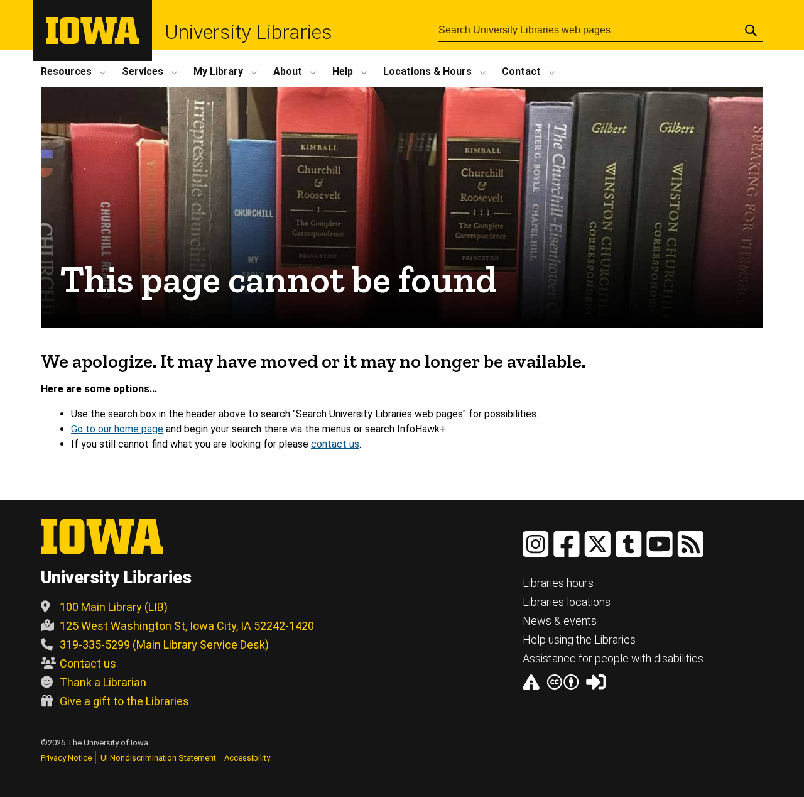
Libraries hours (558, 583)
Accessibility (247, 757)
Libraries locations (567, 601)
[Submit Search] (751, 30)
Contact (521, 71)
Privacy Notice (66, 757)
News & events (560, 620)
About (287, 71)
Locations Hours (427, 71)
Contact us (88, 663)
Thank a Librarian (103, 682)
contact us (335, 444)
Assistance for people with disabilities (613, 658)
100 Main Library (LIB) (114, 606)
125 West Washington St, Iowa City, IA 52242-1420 (187, 625)
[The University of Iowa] (92, 41)
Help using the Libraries (579, 639)
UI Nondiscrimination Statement (158, 757)
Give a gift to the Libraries (124, 701)
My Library (218, 71)
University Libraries (248, 32)
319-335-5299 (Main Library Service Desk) (164, 644)
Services (142, 71)
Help (342, 71)
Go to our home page (117, 429)
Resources (66, 71)
